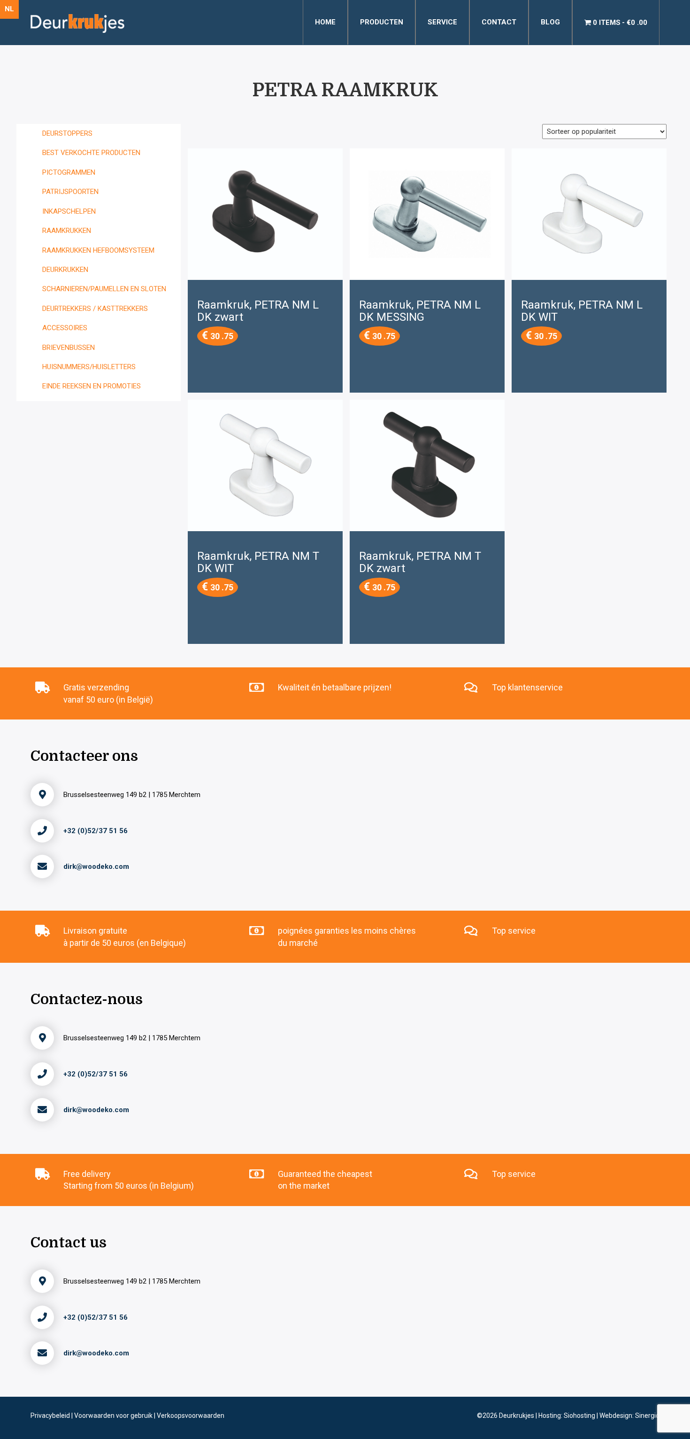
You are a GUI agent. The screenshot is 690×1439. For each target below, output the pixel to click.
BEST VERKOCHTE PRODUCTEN (91, 152)
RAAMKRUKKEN (66, 230)
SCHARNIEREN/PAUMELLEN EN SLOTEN (104, 289)
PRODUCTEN (381, 22)
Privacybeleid (51, 1415)
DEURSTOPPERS (67, 133)
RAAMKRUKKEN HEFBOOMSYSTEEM (98, 250)
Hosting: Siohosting (567, 1415)
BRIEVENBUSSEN (68, 347)
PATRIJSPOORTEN (70, 191)
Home (325, 22)
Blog (550, 22)
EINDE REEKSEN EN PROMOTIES (91, 386)
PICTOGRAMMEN (68, 172)
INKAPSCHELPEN (69, 211)
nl (9, 9)
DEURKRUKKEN (65, 269)
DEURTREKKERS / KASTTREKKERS (95, 308)
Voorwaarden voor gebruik (114, 1415)
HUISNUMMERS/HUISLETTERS (89, 367)
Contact (499, 22)
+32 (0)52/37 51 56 (95, 831)
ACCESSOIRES (64, 328)
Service (442, 22)
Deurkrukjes (517, 1415)
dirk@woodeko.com (96, 866)
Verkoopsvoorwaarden (190, 1415)
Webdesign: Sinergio (629, 1415)
